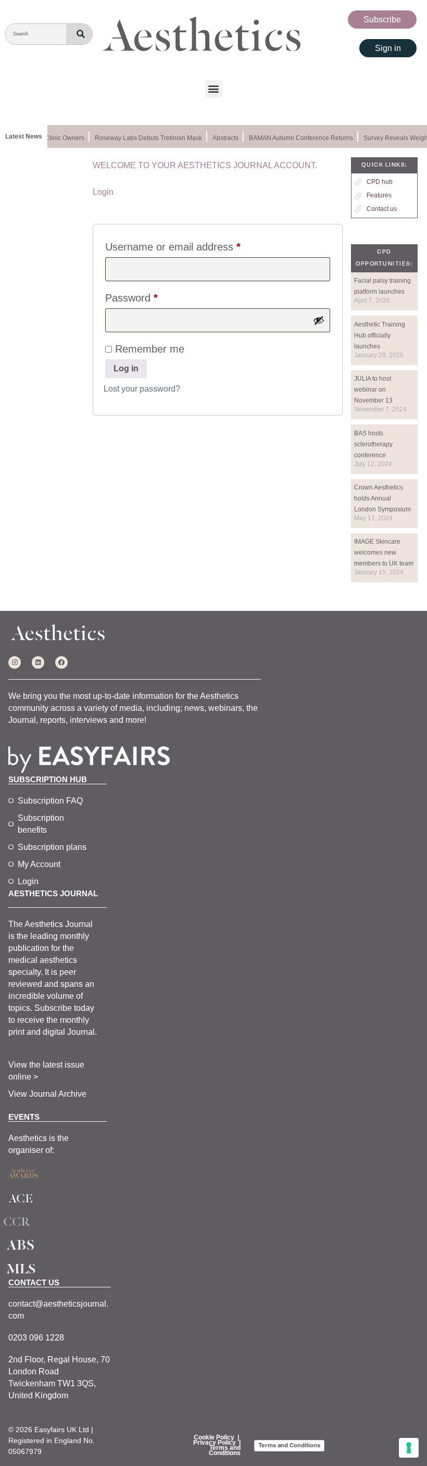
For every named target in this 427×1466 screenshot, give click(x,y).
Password (152, 295)
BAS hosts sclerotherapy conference (373, 444)
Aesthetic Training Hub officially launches (379, 335)
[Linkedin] (38, 662)
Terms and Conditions (225, 1450)
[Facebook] (61, 662)
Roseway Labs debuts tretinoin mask (143, 138)
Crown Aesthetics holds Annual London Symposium (382, 498)
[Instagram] (14, 662)
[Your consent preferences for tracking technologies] (409, 1448)
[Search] (79, 34)
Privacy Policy (214, 1442)
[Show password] (318, 320)
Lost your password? (142, 388)
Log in (126, 368)
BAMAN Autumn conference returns (296, 138)
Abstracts (221, 138)
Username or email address (193, 244)
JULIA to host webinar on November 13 (373, 389)
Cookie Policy (214, 1437)
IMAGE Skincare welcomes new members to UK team (383, 552)
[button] (213, 88)
